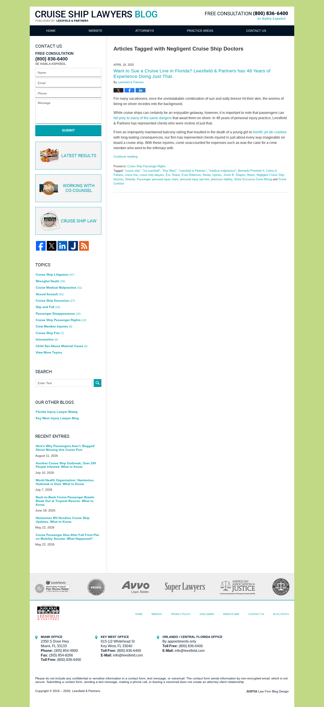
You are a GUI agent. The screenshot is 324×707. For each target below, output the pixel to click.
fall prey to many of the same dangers (143, 118)
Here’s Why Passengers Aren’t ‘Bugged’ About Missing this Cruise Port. (65, 447)
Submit (68, 130)
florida (206, 175)
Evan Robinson (191, 175)
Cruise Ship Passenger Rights (146, 166)
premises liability (221, 179)
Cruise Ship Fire (50, 333)
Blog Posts (281, 614)
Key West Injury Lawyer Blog (57, 418)
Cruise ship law (79, 221)
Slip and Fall (48, 307)
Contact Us (256, 30)
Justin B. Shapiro (234, 175)
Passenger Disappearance (58, 313)
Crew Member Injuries (54, 326)
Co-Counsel (79, 188)
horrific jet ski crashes (270, 132)
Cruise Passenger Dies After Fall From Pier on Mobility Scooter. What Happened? (67, 536)
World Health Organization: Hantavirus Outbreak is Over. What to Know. (65, 482)
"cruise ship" (133, 170)
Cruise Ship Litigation (55, 274)
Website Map (231, 614)
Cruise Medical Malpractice (59, 287)
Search (97, 383)
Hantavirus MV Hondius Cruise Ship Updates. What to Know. (62, 519)
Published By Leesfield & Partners (246, 16)
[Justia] (73, 246)
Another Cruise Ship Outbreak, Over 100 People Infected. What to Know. (66, 465)
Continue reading (126, 156)
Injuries (217, 175)
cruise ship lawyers (152, 175)
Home (51, 30)
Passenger (143, 179)
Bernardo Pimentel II (251, 170)
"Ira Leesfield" (151, 170)
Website (95, 30)
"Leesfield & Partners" (193, 170)
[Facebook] (40, 246)
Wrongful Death (50, 281)
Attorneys (144, 30)
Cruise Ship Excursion (55, 300)
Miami (251, 175)
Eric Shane (173, 175)
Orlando (130, 179)
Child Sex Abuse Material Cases (62, 346)
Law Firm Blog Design (267, 691)
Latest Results (78, 155)
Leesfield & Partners (86, 691)
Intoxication (47, 339)
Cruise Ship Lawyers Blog (96, 21)
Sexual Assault (50, 294)
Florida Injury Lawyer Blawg (57, 412)
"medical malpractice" (222, 170)
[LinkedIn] (62, 246)
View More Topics (49, 352)
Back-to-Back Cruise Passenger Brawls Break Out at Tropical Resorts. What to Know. (65, 500)
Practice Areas (200, 30)
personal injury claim (165, 179)
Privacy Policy (181, 614)
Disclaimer (207, 614)
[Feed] (83, 246)
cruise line (131, 175)
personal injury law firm (194, 179)
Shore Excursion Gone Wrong (253, 179)
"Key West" (169, 170)
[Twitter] (51, 246)
